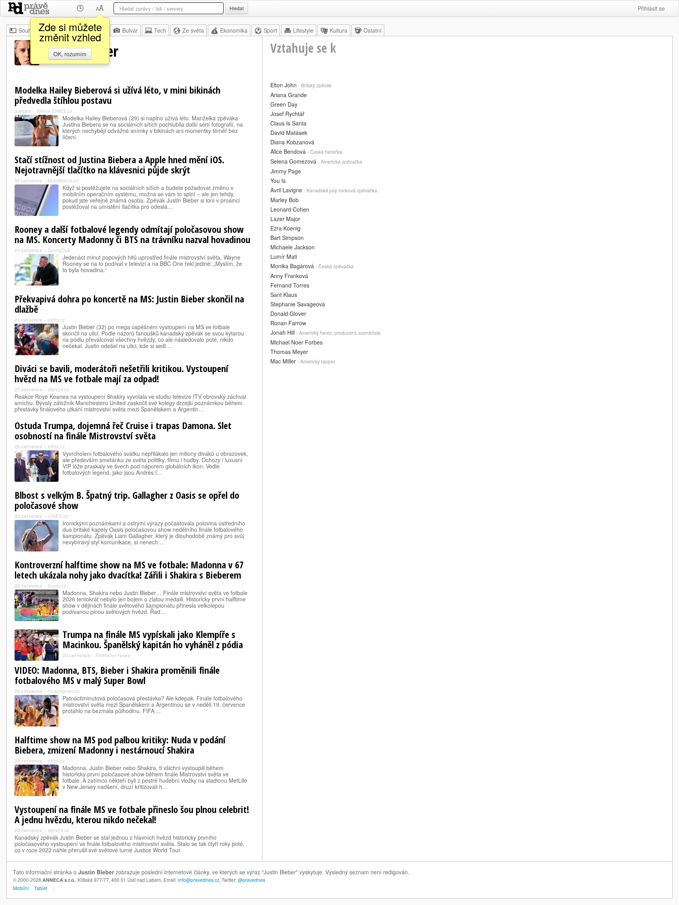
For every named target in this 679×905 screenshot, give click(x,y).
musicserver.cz (63, 691)
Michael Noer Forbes (296, 342)
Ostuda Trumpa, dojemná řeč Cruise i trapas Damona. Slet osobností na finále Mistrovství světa (123, 430)
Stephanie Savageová (297, 304)
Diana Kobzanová (292, 142)
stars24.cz (58, 389)
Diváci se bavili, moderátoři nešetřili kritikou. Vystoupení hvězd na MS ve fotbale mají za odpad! (121, 373)
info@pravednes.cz (198, 879)
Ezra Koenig (285, 228)
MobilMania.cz (63, 180)
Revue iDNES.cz (54, 110)
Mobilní (21, 888)
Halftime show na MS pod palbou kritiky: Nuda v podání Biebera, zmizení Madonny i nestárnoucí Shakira (120, 744)
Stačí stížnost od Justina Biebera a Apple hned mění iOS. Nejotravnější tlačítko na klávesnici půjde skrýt (119, 164)
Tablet (40, 888)
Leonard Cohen (289, 209)
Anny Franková (289, 276)
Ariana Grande (288, 95)
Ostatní (372, 30)
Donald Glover (288, 313)
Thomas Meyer (289, 352)
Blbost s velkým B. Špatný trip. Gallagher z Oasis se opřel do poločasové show (127, 500)
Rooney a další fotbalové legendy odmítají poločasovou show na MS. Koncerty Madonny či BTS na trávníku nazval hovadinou (132, 234)
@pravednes (251, 879)
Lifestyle (303, 30)
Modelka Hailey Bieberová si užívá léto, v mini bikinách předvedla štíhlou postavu (117, 95)
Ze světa (193, 30)
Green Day (283, 104)
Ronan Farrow (288, 323)
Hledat (236, 8)
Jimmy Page (285, 171)
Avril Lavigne (286, 190)
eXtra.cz (56, 319)
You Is (278, 180)
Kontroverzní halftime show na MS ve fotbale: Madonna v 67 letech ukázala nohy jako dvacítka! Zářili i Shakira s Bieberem (129, 569)
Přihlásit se (651, 8)
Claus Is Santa (288, 123)
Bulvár (130, 30)
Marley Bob (284, 200)
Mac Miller (283, 361)
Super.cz (57, 585)
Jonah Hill (282, 332)
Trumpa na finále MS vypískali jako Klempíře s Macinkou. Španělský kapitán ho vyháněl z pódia (152, 639)
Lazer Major (285, 219)
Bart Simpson (287, 237)
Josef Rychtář (287, 114)
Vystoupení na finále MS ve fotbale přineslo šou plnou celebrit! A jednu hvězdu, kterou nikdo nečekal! (132, 814)
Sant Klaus (283, 295)
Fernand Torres (289, 285)
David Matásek (288, 132)
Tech (160, 30)
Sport (270, 30)
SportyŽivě (59, 250)
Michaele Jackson (292, 247)
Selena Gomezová (293, 161)
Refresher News (112, 655)
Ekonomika (234, 30)
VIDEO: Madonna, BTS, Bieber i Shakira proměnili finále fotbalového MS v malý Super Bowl (117, 675)
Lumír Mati (283, 256)
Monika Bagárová (292, 266)
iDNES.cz (58, 515)
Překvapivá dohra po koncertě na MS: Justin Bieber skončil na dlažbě (129, 303)
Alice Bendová (288, 151)
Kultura (338, 30)
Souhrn (27, 30)
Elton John (283, 85)
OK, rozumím (69, 54)
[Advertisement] (467, 422)
